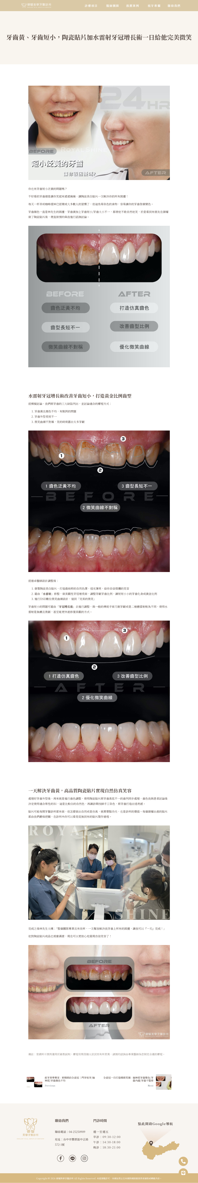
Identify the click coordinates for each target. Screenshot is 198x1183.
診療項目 (91, 6)
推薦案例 (132, 6)
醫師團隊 (112, 6)
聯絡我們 (174, 6)
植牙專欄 (154, 6)
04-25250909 (77, 1132)
